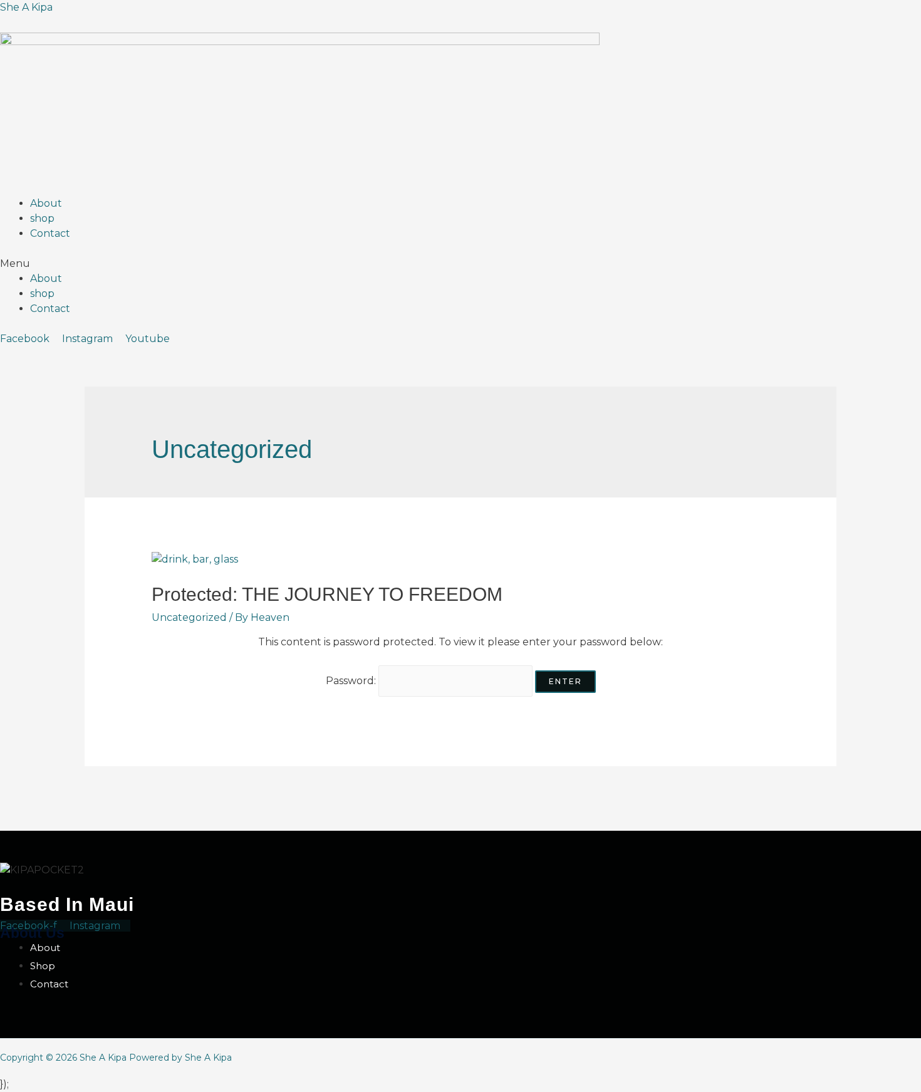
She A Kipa (26, 7)
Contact (50, 233)
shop (42, 218)
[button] (460, 263)
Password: (352, 681)
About (46, 203)
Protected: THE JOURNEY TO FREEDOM (327, 594)
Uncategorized (189, 617)
